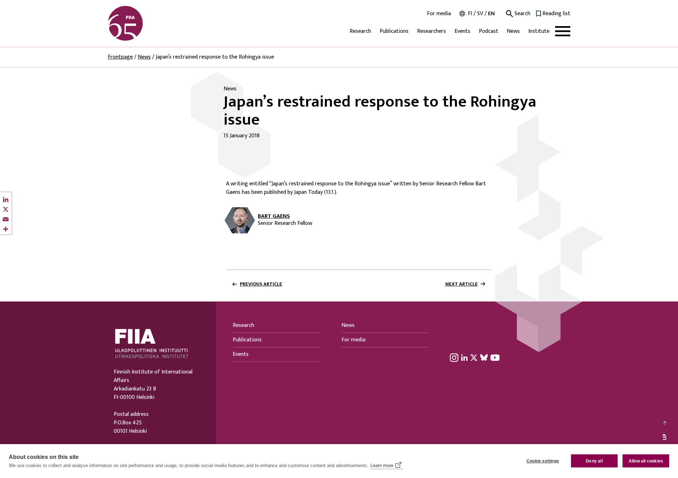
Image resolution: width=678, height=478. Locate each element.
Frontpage (120, 57)
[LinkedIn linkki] (464, 357)
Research (360, 31)
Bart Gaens (274, 216)
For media (439, 14)
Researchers (431, 31)
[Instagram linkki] (454, 357)
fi (470, 13)
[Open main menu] (562, 31)
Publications (394, 31)
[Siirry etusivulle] (142, 23)
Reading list (556, 14)
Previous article (261, 284)
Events (462, 31)
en (491, 13)
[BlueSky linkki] (484, 357)
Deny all (594, 461)
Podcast (488, 31)
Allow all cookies (646, 461)
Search (521, 14)
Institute (538, 31)
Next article (461, 284)
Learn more (381, 465)
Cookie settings (543, 461)
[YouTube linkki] (495, 357)
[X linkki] (473, 357)
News (513, 31)
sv (480, 13)
